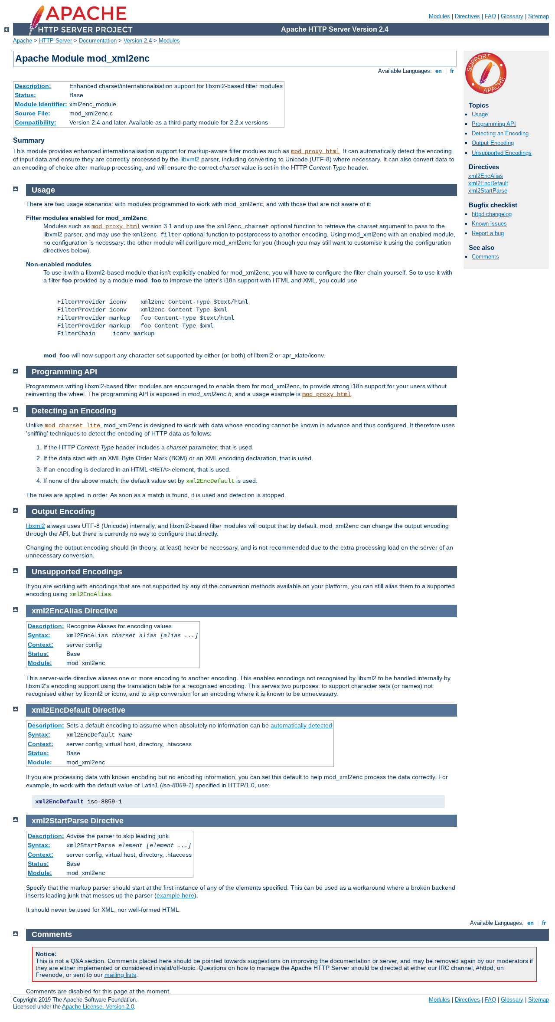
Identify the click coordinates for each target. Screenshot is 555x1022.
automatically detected (301, 725)
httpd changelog (492, 214)
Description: (33, 85)
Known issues (489, 223)
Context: (40, 644)
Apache (22, 40)
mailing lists (120, 974)
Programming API (494, 124)
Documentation (98, 40)
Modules (439, 16)
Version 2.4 (138, 40)
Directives (467, 16)
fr (452, 71)
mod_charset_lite (72, 425)
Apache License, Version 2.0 (98, 1006)
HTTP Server (55, 40)
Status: (25, 95)
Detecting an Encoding (500, 133)
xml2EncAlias (485, 176)
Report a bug (488, 233)
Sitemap (538, 16)
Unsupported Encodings (502, 153)
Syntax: (39, 635)
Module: (40, 662)
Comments (485, 256)
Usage (480, 114)
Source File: (32, 113)
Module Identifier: (41, 104)
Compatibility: (35, 122)
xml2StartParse (487, 190)
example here (175, 895)
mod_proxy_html (315, 151)
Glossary (512, 16)
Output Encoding (493, 143)
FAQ (490, 16)
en (439, 71)
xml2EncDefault (488, 183)
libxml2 (189, 159)
